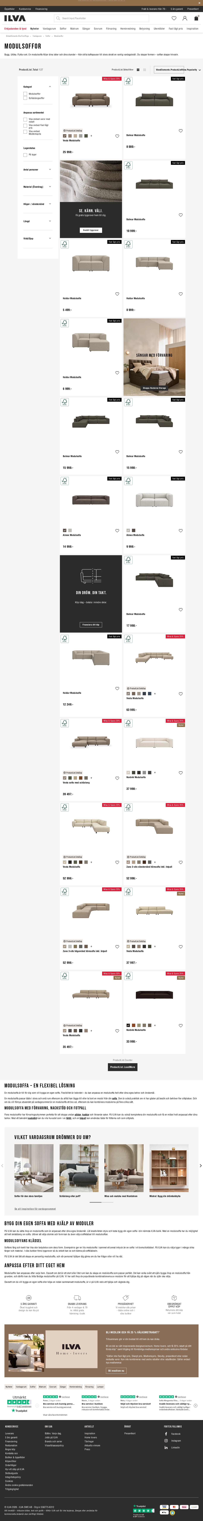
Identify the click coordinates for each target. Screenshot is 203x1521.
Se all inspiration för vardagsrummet (35, 1209)
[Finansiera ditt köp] (91, 594)
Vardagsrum (37, 36)
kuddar (85, 1114)
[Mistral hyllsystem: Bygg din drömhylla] (169, 1171)
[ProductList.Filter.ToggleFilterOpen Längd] (50, 221)
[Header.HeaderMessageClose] (199, 3)
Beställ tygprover (91, 230)
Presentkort (193, 8)
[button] (117, 136)
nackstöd (32, 1118)
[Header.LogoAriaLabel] (15, 18)
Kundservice (25, 8)
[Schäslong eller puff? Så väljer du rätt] (79, 1171)
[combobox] (169, 69)
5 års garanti (177, 8)
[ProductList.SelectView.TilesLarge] (138, 70)
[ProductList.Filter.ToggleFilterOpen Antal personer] (50, 169)
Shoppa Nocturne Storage (154, 388)
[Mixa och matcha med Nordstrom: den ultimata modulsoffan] (124, 1171)
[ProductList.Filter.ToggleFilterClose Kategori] (50, 86)
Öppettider (9, 8)
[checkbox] (37, 93)
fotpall (83, 1118)
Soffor (48, 36)
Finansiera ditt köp (90, 624)
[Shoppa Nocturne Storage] (154, 357)
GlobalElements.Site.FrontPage (17, 36)
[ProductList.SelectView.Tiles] (144, 70)
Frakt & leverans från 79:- (154, 8)
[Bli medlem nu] (53, 1350)
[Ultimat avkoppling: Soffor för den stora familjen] (33, 1171)
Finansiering (42, 8)
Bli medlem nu (116, 1370)
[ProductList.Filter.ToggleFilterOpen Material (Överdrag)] (50, 186)
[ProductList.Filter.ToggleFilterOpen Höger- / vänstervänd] (50, 204)
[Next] (200, 1166)
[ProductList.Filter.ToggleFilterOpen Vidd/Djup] (50, 238)
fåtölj (68, 1118)
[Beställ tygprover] (91, 199)
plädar (78, 1114)
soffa (114, 1098)
